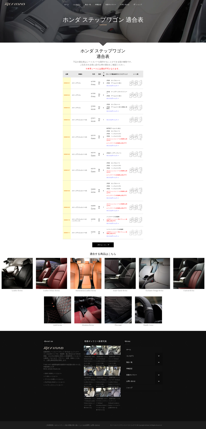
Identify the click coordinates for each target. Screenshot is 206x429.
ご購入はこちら (102, 245)
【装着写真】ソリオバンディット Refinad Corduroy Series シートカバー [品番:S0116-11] (114, 403)
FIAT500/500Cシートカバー (55, 382)
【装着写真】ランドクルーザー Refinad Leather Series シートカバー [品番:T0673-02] (90, 382)
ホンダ (72, 19)
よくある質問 (84, 425)
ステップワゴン (103, 19)
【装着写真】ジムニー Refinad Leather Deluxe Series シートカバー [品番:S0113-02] (89, 403)
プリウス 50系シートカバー (54, 379)
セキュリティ (59, 425)
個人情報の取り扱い (72, 425)
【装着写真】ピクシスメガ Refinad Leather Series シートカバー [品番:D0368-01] (102, 361)
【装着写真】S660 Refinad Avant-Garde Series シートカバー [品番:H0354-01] (90, 361)
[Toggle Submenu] (159, 356)
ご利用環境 (49, 425)
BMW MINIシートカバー (53, 373)
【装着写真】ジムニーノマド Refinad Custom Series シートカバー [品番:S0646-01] (102, 382)
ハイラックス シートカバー (54, 385)
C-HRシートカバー (51, 376)
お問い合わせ (95, 425)
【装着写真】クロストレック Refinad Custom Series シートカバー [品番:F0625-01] (114, 361)
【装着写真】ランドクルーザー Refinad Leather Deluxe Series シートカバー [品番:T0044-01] (114, 382)
